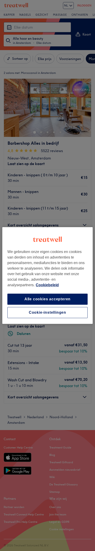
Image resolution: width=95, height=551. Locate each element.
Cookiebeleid (47, 285)
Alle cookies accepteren (47, 299)
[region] (47, 275)
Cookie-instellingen (47, 312)
